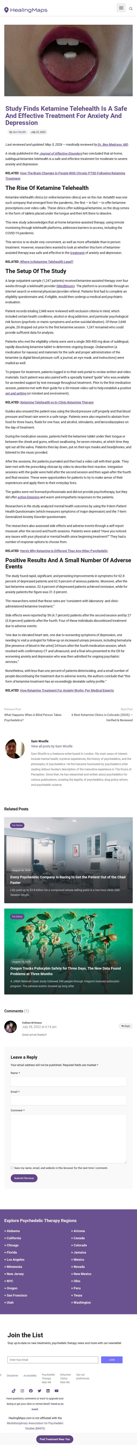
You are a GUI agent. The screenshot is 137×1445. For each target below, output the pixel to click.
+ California (12, 1238)
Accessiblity (30, 1375)
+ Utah (9, 1302)
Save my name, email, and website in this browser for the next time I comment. (61, 1168)
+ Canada (78, 1238)
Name (15, 1073)
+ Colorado (79, 1245)
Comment (18, 1110)
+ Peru (76, 1288)
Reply (127, 1026)
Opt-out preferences (82, 1376)
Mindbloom (65, 286)
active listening (28, 497)
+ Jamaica (78, 1252)
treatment (77, 253)
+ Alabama (12, 1231)
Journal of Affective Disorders (60, 153)
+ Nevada (78, 1267)
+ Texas (76, 1295)
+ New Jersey (14, 1274)
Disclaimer (12, 1375)
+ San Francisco (15, 1295)
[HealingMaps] (25, 9)
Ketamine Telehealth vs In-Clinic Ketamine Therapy (57, 402)
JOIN (112, 1359)
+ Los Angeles (14, 1259)
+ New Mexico (81, 1274)
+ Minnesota (13, 1267)
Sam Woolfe (19, 132)
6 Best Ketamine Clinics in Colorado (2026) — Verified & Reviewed (102, 715)
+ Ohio (75, 1281)
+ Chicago (11, 1245)
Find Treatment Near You (55, 1439)
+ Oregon (10, 1288)
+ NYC (8, 1281)
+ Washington (81, 1302)
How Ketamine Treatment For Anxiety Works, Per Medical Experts (67, 690)
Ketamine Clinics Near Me (65, 1378)
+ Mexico (77, 1259)
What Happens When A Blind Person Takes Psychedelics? (33, 715)
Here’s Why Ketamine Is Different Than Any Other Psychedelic (64, 551)
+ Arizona (78, 1231)
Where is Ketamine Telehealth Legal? (46, 262)
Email (15, 1092)
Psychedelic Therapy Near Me (48, 1378)
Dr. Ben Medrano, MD (113, 144)
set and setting (15, 393)
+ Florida (10, 1252)
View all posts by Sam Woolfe (52, 746)
